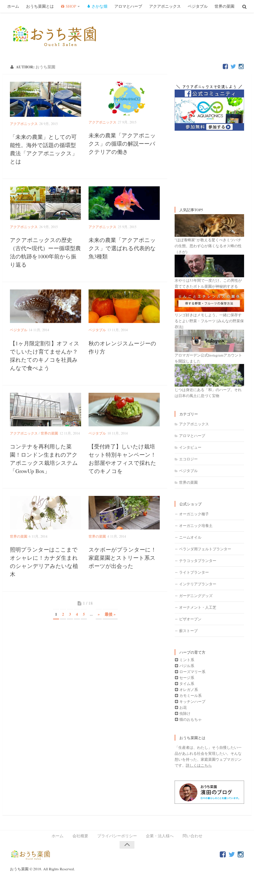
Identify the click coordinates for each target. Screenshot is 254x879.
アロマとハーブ (128, 6)
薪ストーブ (188, 630)
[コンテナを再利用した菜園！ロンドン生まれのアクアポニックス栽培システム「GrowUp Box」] (45, 409)
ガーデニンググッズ (196, 595)
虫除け (184, 713)
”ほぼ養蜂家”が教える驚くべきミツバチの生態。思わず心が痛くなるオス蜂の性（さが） (208, 245)
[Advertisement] (209, 163)
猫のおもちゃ (190, 719)
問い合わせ (192, 835)
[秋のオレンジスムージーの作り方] (124, 306)
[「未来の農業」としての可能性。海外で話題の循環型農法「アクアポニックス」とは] (45, 99)
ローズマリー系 (191, 671)
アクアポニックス (165, 6)
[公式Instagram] (241, 67)
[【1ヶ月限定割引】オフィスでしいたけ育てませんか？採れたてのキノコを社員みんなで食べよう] (45, 306)
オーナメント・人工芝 (197, 607)
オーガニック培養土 (196, 525)
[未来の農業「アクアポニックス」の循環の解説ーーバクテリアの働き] (124, 98)
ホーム (13, 6)
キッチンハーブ (191, 701)
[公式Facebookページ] (225, 67)
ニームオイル (190, 537)
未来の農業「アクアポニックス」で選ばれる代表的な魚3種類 (122, 248)
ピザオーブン (190, 618)
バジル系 (186, 665)
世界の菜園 (224, 6)
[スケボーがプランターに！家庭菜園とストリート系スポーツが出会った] (124, 512)
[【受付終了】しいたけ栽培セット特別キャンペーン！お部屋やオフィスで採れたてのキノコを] (124, 409)
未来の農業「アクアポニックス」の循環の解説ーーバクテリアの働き (122, 143)
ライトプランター (194, 572)
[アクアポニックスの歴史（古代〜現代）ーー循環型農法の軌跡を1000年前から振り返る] (45, 203)
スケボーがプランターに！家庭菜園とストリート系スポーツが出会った (122, 557)
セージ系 (186, 677)
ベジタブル (198, 6)
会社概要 (80, 835)
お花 (182, 707)
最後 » (110, 614)
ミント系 (186, 659)
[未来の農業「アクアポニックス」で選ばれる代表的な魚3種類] (124, 203)
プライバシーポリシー (117, 835)
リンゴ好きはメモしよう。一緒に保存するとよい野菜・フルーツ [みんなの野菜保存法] (209, 320)
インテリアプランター (197, 583)
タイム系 (186, 683)
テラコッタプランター (197, 560)
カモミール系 (190, 695)
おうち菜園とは (40, 6)
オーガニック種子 (194, 513)
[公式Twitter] (233, 67)
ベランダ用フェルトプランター (205, 548)
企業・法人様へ (160, 835)
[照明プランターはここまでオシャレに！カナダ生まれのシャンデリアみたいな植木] (45, 512)
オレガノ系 (188, 689)
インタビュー (190, 447)
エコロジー (188, 458)
